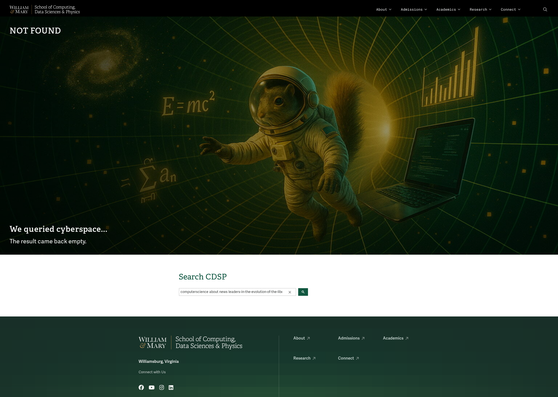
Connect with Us (152, 372)
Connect (508, 9)
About (381, 9)
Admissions (412, 9)
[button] (289, 291)
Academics (446, 9)
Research (478, 9)
